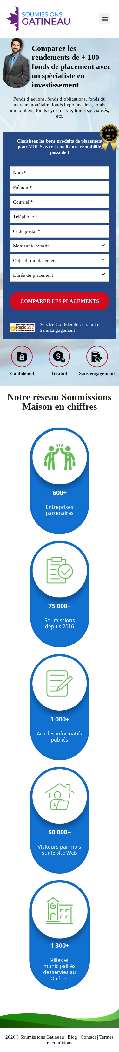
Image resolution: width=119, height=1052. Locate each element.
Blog (72, 1037)
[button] (104, 18)
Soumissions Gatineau (42, 1037)
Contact (88, 1037)
